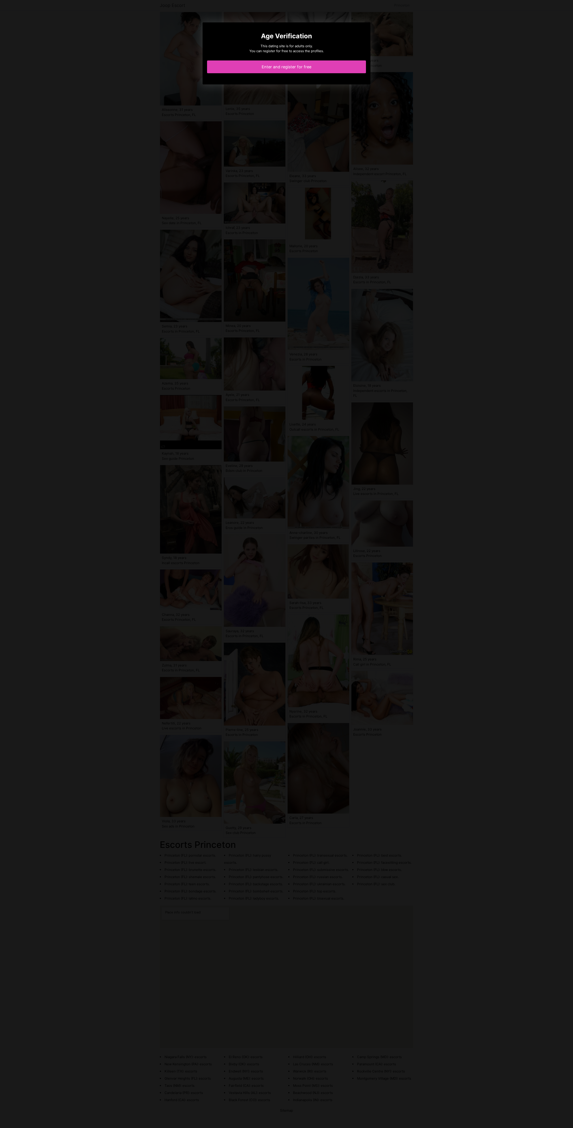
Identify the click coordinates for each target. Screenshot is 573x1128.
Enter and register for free (286, 66)
